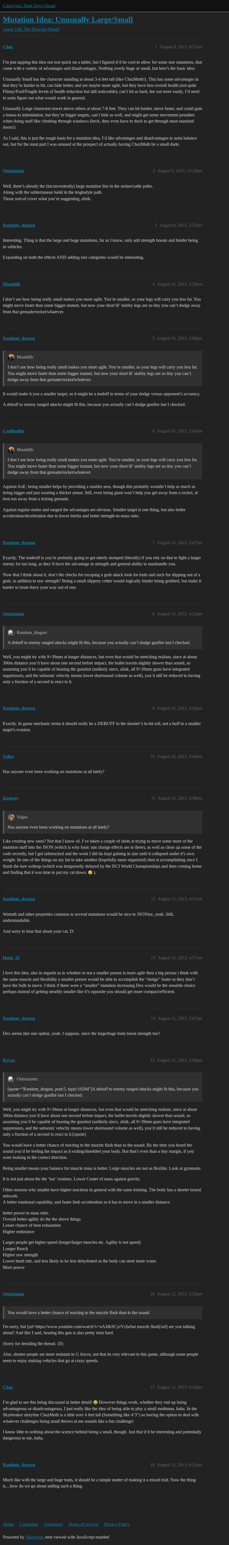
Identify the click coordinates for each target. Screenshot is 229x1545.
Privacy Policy (117, 1524)
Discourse (34, 1537)
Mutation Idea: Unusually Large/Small (68, 19)
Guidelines (53, 1524)
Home (8, 1524)
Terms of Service (83, 1524)
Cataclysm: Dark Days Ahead (29, 5)
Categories (29, 1524)
